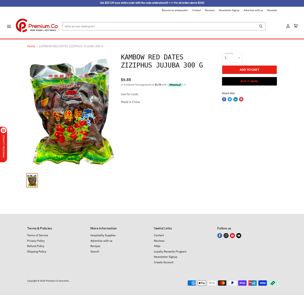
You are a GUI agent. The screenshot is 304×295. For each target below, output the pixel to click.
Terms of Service (37, 235)
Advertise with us (253, 10)
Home (31, 46)
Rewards (272, 10)
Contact (196, 10)
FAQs (157, 246)
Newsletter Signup (229, 10)
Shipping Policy (36, 251)
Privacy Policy (36, 240)
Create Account (164, 262)
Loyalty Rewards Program (170, 251)
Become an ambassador (175, 10)
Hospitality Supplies (103, 235)
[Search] (260, 26)
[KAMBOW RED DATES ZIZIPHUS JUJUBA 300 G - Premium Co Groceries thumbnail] (32, 180)
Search (94, 251)
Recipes (95, 246)
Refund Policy (35, 246)
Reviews (210, 10)
